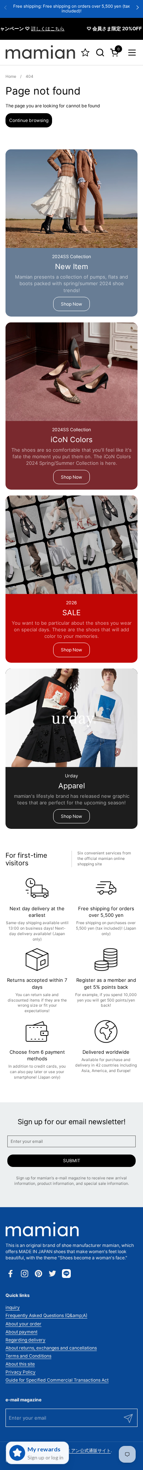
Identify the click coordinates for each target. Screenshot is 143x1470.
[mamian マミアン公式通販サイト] (40, 52)
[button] (99, 52)
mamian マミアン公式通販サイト (77, 1450)
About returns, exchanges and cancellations (51, 1348)
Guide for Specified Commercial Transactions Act (57, 1380)
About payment (21, 1332)
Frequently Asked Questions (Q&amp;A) (46, 1315)
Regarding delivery (25, 1340)
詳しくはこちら (40, 28)
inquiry (13, 1307)
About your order (23, 1324)
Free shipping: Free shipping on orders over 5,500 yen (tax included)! (71, 8)
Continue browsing (28, 120)
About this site (20, 1364)
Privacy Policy (21, 1372)
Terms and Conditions (28, 1356)
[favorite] (85, 52)
